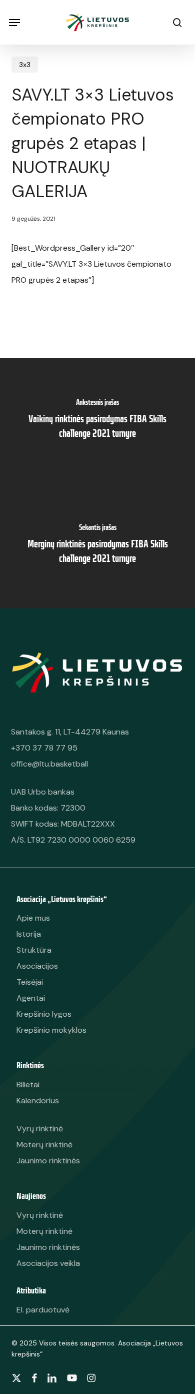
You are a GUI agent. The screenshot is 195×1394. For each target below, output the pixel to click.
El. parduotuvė (43, 1309)
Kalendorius (37, 1100)
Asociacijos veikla (48, 1263)
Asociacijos (37, 966)
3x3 (24, 64)
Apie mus (33, 918)
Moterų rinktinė (44, 1231)
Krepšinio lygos (44, 1014)
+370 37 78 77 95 (44, 748)
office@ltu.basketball (49, 764)
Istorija (28, 934)
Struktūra (34, 950)
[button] (14, 23)
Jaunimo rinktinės (48, 1247)
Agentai (30, 998)
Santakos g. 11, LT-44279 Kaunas (70, 732)
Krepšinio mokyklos (51, 1030)
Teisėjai (29, 982)
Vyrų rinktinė (39, 1215)
